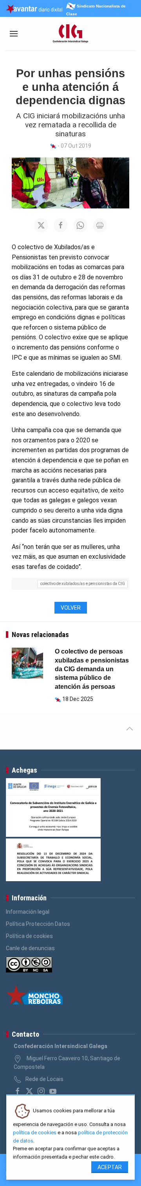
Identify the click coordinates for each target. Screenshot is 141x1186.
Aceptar (110, 1167)
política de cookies (34, 1132)
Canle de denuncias (30, 948)
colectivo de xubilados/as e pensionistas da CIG (82, 583)
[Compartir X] (41, 225)
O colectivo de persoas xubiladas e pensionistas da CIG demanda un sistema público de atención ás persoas (92, 669)
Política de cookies (29, 936)
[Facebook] (18, 1091)
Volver (71, 608)
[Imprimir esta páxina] (100, 225)
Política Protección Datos (38, 924)
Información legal (27, 912)
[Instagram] (41, 1091)
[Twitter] (29, 1091)
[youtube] (53, 1091)
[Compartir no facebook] (61, 225)
